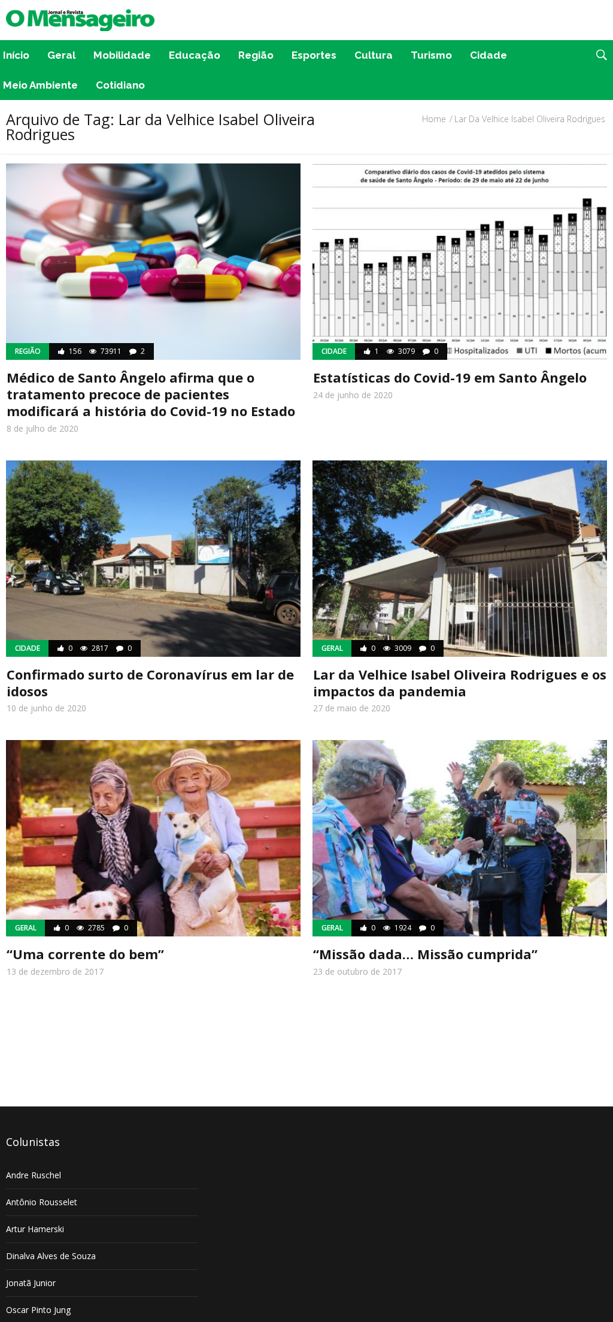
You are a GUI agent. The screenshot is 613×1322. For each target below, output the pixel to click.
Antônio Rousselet (41, 1202)
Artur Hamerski (35, 1229)
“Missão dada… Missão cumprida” (425, 954)
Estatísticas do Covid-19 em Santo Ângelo (450, 377)
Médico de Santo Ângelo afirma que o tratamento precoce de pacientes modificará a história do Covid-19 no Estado (151, 394)
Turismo (431, 55)
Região (256, 55)
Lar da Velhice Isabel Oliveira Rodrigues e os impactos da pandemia (459, 682)
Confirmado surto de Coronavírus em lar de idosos (150, 682)
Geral (61, 55)
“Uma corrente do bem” (85, 954)
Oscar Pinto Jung (38, 1309)
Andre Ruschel (33, 1175)
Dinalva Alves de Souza (51, 1256)
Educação (194, 55)
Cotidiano (120, 85)
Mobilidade (122, 55)
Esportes (314, 55)
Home (434, 119)
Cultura (373, 55)
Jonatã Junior (31, 1282)
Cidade (488, 55)
